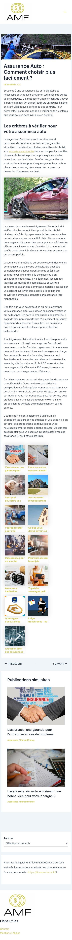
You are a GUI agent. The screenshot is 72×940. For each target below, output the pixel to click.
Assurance (12, 740)
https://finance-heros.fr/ (42, 872)
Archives (8, 838)
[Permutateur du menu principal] (65, 11)
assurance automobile (21, 151)
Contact (4, 928)
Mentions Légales (10, 932)
